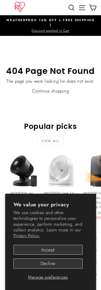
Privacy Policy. (26, 235)
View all (50, 141)
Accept (48, 250)
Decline (48, 263)
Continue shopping (50, 91)
